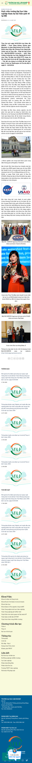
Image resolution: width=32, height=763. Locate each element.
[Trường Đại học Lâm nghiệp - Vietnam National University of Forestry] (17, 3)
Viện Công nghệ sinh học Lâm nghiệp (13, 609)
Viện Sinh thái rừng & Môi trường (11, 619)
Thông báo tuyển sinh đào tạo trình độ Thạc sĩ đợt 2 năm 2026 (15, 436)
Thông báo (4, 638)
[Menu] (2, 3)
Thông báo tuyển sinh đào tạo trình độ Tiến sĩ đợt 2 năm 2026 (15, 463)
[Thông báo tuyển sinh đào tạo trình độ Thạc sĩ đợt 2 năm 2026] (16, 450)
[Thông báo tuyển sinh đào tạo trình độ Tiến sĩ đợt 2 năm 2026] (16, 477)
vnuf (14, 20)
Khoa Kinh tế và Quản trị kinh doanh (12, 602)
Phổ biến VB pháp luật (8, 670)
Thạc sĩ (3, 629)
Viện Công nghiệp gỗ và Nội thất (11, 612)
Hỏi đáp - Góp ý (5, 643)
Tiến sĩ (3, 626)
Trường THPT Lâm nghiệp (9, 668)
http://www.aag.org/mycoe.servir (11, 353)
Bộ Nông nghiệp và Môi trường (10, 658)
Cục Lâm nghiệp (6, 660)
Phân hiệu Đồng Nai (7, 663)
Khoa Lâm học (5, 604)
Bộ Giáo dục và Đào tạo (8, 655)
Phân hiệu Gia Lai (6, 665)
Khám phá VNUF (6, 648)
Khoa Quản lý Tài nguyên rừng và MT (12, 607)
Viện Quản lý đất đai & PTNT (10, 617)
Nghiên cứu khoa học (6, 9)
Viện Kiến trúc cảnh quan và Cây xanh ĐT (14, 614)
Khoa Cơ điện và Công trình (9, 599)
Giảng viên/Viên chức (8, 646)
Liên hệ (3, 641)
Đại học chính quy (6, 631)
